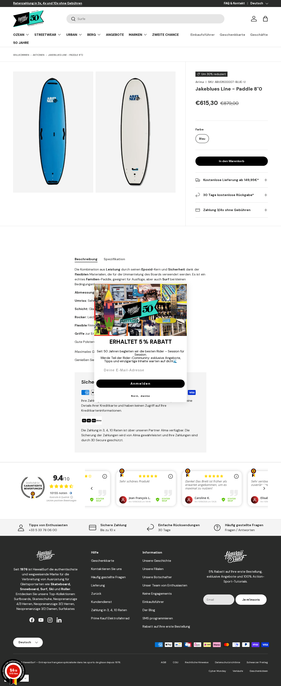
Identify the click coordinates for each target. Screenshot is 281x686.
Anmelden (140, 383)
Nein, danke (140, 396)
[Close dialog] (182, 288)
